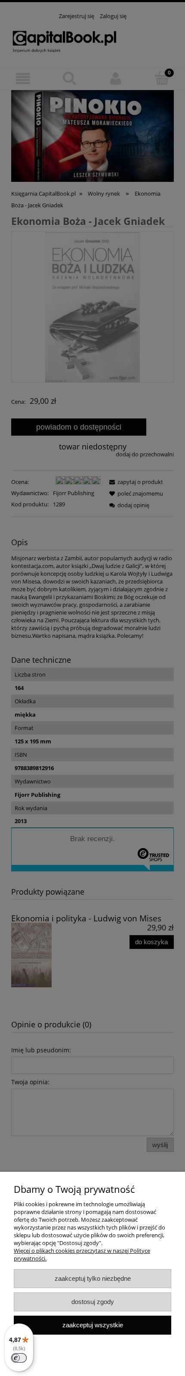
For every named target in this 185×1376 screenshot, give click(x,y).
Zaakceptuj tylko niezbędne (93, 1278)
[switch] (19, 1358)
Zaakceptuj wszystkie (92, 1325)
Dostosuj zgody (92, 1301)
